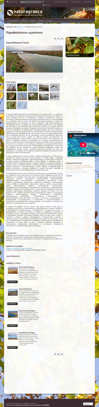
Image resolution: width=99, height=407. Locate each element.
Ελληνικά (87, 404)
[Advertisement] (34, 372)
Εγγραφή (69, 175)
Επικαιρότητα (76, 2)
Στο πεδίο (49, 20)
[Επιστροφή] (55, 38)
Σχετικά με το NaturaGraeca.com (53, 395)
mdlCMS (46, 405)
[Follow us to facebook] (14, 395)
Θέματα (33, 20)
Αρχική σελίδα (13, 2)
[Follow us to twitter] (17, 395)
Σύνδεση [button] (47, 5)
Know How (41, 20)
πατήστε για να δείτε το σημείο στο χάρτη (19, 248)
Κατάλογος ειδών (12, 20)
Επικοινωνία (88, 2)
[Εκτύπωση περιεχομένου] (58, 38)
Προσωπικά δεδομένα (74, 395)
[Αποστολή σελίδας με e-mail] (62, 38)
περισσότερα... (12, 281)
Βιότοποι (24, 20)
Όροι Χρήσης (87, 395)
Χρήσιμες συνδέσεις (61, 2)
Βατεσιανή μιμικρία (73, 55)
